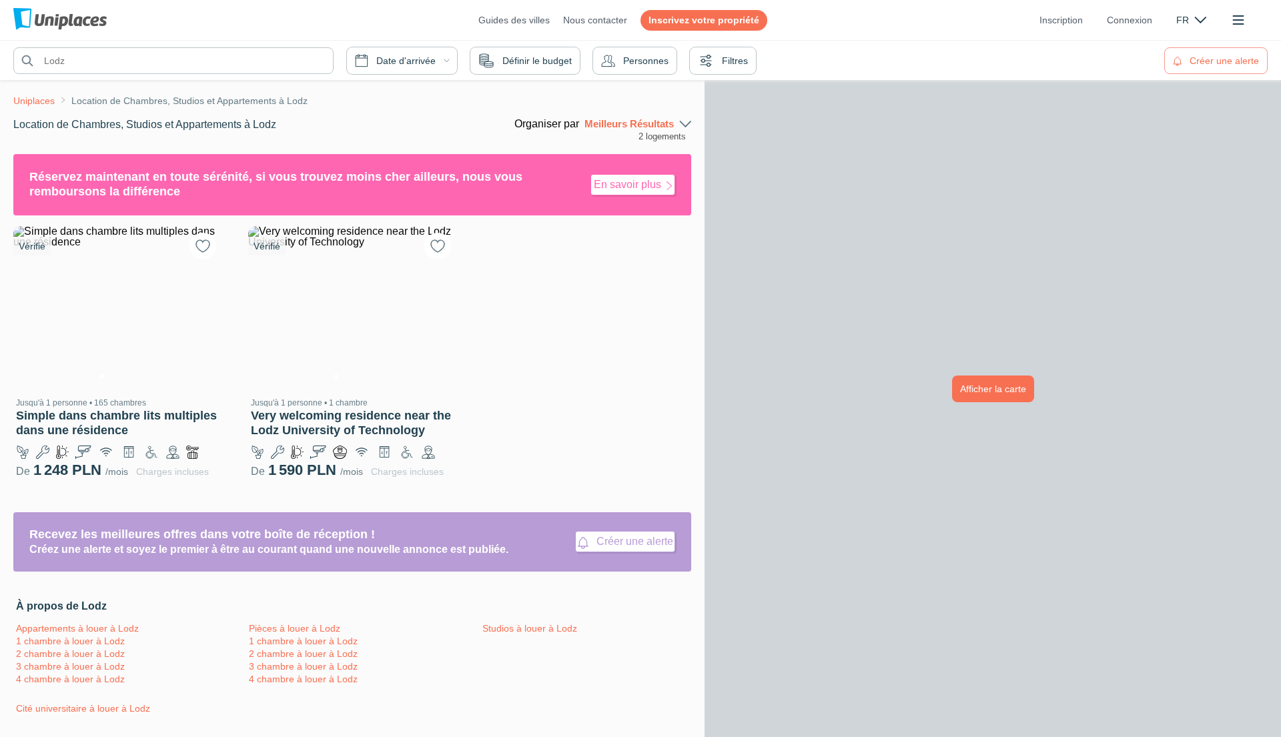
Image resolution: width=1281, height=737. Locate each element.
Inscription (1061, 20)
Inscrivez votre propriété (704, 20)
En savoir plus (627, 184)
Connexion (1129, 20)
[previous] (31, 306)
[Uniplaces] (60, 20)
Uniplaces (34, 100)
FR (1182, 20)
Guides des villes (514, 20)
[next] (203, 306)
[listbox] (1191, 20)
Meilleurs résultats (629, 124)
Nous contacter (595, 20)
